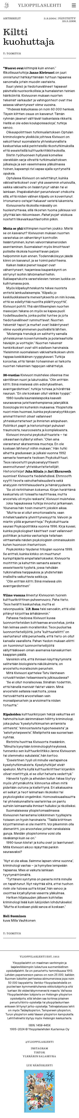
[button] (74, 5)
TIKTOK (39, 1052)
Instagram (39, 1048)
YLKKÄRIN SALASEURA (39, 1056)
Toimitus (14, 53)
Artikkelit (12, 18)
